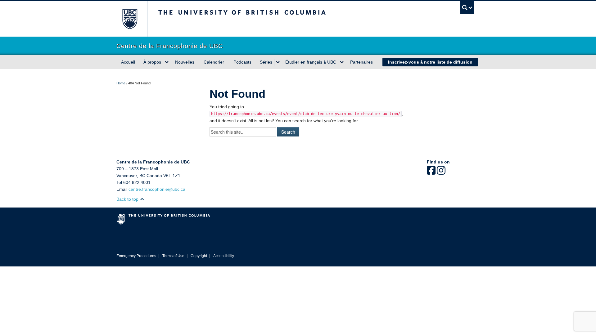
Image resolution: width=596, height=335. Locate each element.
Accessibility (223, 256)
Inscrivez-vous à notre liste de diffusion (430, 62)
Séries (266, 62)
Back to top (128, 199)
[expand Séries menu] (278, 62)
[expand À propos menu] (166, 62)
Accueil (128, 62)
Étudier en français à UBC (310, 62)
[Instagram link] (441, 172)
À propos (152, 62)
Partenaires (361, 62)
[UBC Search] (467, 7)
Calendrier (214, 62)
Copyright (199, 256)
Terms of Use (173, 256)
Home (120, 83)
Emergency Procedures (136, 256)
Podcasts (242, 62)
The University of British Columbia (129, 19)
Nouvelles (184, 62)
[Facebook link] (431, 172)
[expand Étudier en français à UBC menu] (341, 62)
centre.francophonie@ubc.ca (157, 189)
